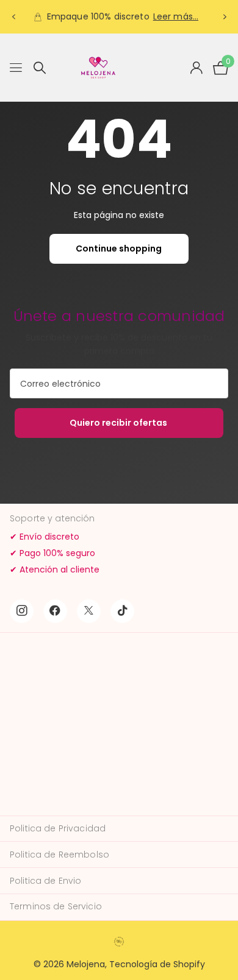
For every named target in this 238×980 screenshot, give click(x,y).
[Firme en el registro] (196, 67)
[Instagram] (22, 611)
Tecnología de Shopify (157, 964)
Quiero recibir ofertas (119, 423)
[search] (40, 68)
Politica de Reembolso (59, 854)
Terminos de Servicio (56, 906)
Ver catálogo (17, 68)
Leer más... (176, 16)
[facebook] (55, 611)
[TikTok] (122, 611)
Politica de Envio (45, 881)
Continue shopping (119, 248)
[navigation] (13, 17)
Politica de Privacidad (58, 828)
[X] (89, 611)
